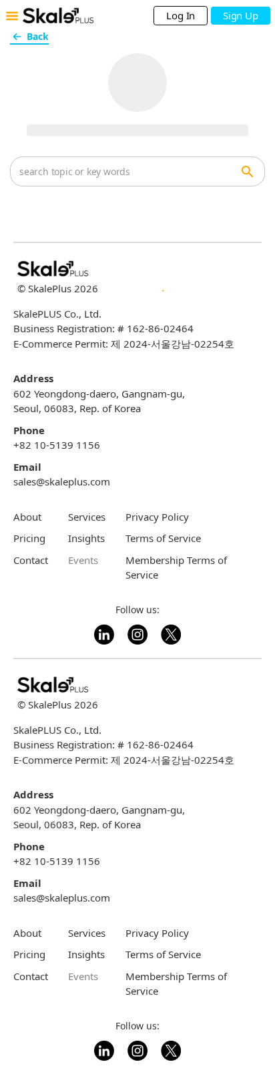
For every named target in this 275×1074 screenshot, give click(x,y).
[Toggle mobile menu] (12, 16)
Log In (180, 15)
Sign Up (240, 15)
